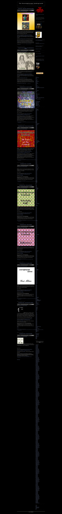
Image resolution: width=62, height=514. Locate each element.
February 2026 (37, 349)
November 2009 (37, 488)
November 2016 (37, 428)
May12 (36, 253)
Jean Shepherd (37, 203)
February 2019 (37, 409)
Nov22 (36, 281)
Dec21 (36, 161)
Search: (37, 340)
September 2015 (37, 438)
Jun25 (36, 232)
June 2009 (37, 492)
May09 (36, 251)
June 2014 (37, 449)
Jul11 (36, 209)
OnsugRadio (37, 299)
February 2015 (37, 443)
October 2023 (37, 369)
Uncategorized (37, 333)
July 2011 (37, 474)
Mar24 (36, 247)
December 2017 (37, 419)
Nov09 (36, 272)
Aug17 (36, 130)
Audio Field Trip (37, 123)
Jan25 (36, 202)
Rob (36, 311)
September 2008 (37, 498)
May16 (36, 256)
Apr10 (36, 111)
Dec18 (36, 159)
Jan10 (36, 191)
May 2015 (37, 441)
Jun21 (36, 229)
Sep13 (36, 317)
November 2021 (37, 385)
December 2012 (37, 462)
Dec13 (36, 155)
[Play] (18, 10)
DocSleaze (21, 220)
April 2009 (37, 493)
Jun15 (21, 356)
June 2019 (37, 406)
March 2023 (37, 374)
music (20, 83)
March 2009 (37, 494)
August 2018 (37, 413)
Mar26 (36, 248)
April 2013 (37, 459)
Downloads (37, 83)
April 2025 (37, 356)
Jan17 (36, 196)
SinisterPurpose (37, 328)
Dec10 (36, 82)
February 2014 (37, 452)
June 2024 (37, 363)
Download (26, 11)
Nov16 (36, 277)
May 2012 (37, 467)
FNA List (37, 85)
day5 (36, 151)
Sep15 (36, 318)
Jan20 (36, 198)
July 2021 (37, 388)
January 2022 (37, 384)
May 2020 (37, 398)
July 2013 (37, 457)
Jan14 (36, 194)
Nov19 (36, 279)
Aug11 (36, 126)
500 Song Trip (37, 77)
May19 (36, 258)
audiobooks (37, 124)
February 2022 (37, 383)
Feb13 (36, 173)
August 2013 (37, 456)
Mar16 (36, 241)
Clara (36, 145)
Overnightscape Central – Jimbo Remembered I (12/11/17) (25, 302)
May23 (36, 261)
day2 (36, 149)
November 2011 (37, 471)
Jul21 (36, 216)
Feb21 (36, 179)
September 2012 (37, 464)
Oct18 (36, 291)
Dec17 (24, 329)
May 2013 (37, 458)
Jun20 (36, 228)
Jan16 (36, 195)
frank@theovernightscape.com (40, 43)
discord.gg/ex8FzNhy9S (39, 40)
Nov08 (36, 271)
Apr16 (36, 115)
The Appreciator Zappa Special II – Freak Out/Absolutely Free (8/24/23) (26, 48)
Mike (26, 220)
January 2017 (37, 427)
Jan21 (36, 199)
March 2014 (37, 451)
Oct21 (36, 293)
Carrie (36, 144)
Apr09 (36, 110)
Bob (17, 329)
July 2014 (37, 448)
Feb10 (36, 171)
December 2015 (37, 436)
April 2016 (37, 433)
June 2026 (37, 346)
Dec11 (36, 154)
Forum (36, 86)
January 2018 (37, 418)
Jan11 (36, 88)
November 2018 (37, 411)
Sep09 (36, 314)
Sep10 (36, 315)
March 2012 (37, 468)
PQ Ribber (24, 153)
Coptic (36, 146)
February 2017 (37, 426)
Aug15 (36, 129)
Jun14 (36, 224)
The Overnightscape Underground (31, 3)
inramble (37, 189)
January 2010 (37, 487)
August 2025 (37, 353)
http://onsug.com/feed (39, 46)
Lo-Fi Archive (37, 90)
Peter (36, 301)
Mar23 (36, 246)
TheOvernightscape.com (40, 60)
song (36, 329)
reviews (25, 83)
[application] (25, 10)
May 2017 (37, 424)
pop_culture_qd (37, 304)
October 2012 (37, 463)
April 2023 (37, 373)
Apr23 (36, 120)
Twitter (39, 51)
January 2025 (37, 358)
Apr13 (36, 113)
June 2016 (37, 432)
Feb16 (36, 175)
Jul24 (36, 218)
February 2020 (37, 400)
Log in (36, 505)
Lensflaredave (37, 234)
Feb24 (36, 181)
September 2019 (37, 404)
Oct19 (36, 292)
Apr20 (17, 220)
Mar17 (36, 242)
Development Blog (38, 101)
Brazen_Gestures (20, 329)
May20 (36, 259)
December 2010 (37, 479)
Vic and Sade (37, 334)
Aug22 (36, 134)
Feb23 (36, 180)
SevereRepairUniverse (38, 326)
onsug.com (21, 117)
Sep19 (36, 321)
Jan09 (36, 190)
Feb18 (36, 177)
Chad (19, 220)
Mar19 (36, 243)
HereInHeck (37, 188)
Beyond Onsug (37, 81)
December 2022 (37, 376)
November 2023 (37, 368)
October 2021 (37, 386)
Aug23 (18, 83)
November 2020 (37, 394)
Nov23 (36, 282)
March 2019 (37, 408)
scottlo (36, 313)
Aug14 (36, 128)
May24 (36, 262)
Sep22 (36, 323)
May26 (36, 263)
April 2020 (37, 399)
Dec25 (36, 164)
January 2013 (37, 461)
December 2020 (37, 393)
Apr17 (36, 116)
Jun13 (36, 223)
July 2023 (37, 371)
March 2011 (37, 477)
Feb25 (36, 182)
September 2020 (37, 395)
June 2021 (37, 389)
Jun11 (36, 222)
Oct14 (36, 288)
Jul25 (36, 219)
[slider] (33, 10)
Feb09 (36, 170)
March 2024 (37, 365)
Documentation (37, 102)
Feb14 (36, 174)
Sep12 (36, 316)
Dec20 (36, 160)
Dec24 (36, 163)
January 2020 (37, 401)
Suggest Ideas (37, 103)
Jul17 (36, 213)
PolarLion (37, 303)
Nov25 (36, 283)
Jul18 (36, 214)
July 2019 (37, 405)
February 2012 (37, 469)
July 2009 (37, 491)
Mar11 (36, 91)
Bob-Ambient (37, 140)
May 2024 (37, 364)
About (36, 78)
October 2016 (37, 429)
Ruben (36, 312)
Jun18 (36, 227)
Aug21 (36, 133)
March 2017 (37, 425)
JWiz (36, 233)
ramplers (23, 83)
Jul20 (36, 215)
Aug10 (36, 80)
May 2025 (37, 355)
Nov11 (36, 273)
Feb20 (36, 178)
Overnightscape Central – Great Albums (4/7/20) (26, 263)
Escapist (37, 168)
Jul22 (36, 217)
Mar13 (36, 239)
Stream (36, 96)
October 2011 (37, 472)
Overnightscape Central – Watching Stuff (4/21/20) (25, 185)
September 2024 (37, 361)
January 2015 (37, 444)
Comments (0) (19, 44)
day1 (36, 148)
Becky (36, 138)
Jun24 (36, 231)
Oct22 (36, 294)
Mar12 (36, 238)
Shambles (37, 327)
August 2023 (37, 370)
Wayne (36, 337)
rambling (37, 307)
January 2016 (37, 435)
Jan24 (36, 201)
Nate (36, 267)
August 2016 (37, 430)
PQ (32, 220)
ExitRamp (37, 169)
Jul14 (36, 211)
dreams (36, 165)
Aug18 (36, 131)
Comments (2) (19, 160)
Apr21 (36, 119)
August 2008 (37, 499)
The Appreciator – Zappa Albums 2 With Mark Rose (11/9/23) (26, 8)
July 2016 (37, 431)
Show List (37, 95)
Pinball (36, 302)
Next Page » (18, 359)
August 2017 (37, 422)
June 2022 (37, 380)
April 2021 (37, 390)
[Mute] (30, 10)
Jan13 (36, 193)
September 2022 (37, 378)
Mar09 (36, 236)
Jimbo (27, 329)
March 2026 (37, 348)
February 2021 (37, 392)
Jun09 (36, 220)
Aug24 (36, 135)
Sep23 (36, 324)
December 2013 (37, 453)
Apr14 (36, 114)
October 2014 (37, 446)
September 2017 (37, 421)
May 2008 (37, 501)
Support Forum (37, 104)
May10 (36, 252)
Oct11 (36, 286)
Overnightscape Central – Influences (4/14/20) (26, 224)
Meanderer (37, 264)
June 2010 (37, 483)
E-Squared (37, 166)
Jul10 (36, 208)
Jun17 (36, 226)
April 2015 (37, 442)
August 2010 (37, 482)
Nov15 (36, 276)
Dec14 (36, 156)
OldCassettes (37, 297)
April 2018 (37, 416)
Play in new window (21, 11)
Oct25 (36, 296)
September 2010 (37, 481)
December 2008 (37, 496)
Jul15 (36, 212)
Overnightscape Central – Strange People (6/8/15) (25, 333)
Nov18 (36, 278)
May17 (36, 257)
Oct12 (36, 287)
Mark (19, 83)
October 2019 (37, 403)
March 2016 (37, 434)
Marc (36, 249)
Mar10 (36, 237)
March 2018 (37, 417)
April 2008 (37, 502)
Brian (36, 143)
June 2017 (37, 423)
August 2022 (37, 379)
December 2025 (37, 350)
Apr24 (36, 121)
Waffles (36, 336)
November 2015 (37, 437)
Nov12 (36, 274)
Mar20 (36, 244)
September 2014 (37, 447)
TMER (36, 331)
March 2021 (37, 391)
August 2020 (37, 396)
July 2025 (37, 354)
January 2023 (37, 375)
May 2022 (37, 381)
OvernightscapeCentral (29, 220)
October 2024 (37, 360)
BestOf (36, 139)
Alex (36, 108)
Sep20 (36, 322)
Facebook (39, 53)
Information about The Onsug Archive (40, 87)
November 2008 (37, 497)
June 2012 (37, 466)
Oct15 (36, 289)
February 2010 (37, 486)
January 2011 (37, 478)
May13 (36, 254)
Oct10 (36, 93)
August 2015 (37, 439)
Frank (23, 220)
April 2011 (37, 476)
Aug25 (36, 136)
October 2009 (37, 489)
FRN (36, 185)
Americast (37, 109)
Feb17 (36, 176)
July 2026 (37, 345)
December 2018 (37, 410)
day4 (36, 150)
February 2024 (37, 366)
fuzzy (36, 186)
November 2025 (37, 351)
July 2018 (37, 414)
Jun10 (36, 221)
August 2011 (37, 473)
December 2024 (37, 359)
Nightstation (37, 269)
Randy (36, 309)
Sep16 (36, 319)
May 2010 (37, 484)
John (36, 207)
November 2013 (37, 454)
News (36, 268)
